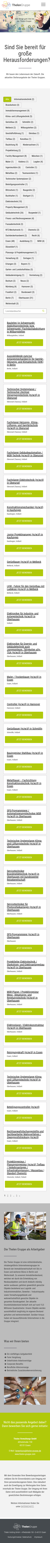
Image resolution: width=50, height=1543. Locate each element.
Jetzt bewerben (24, 342)
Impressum (38, 1537)
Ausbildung (26, 241)
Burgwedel (35, 212)
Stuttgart (28, 195)
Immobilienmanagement (17, 110)
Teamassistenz (30, 173)
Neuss (25, 281)
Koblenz (23, 161)
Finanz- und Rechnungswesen (20, 218)
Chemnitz (33, 230)
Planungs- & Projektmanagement (21, 252)
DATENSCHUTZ (27, 1506)
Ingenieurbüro (13, 167)
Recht (36, 235)
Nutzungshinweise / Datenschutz (20, 1537)
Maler (9, 161)
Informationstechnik (24, 99)
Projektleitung (13, 150)
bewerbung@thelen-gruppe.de (28, 1451)
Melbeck (11, 127)
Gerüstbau (11, 122)
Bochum (10, 281)
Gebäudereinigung (15, 275)
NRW (40, 241)
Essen (10, 241)
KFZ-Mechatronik (14, 230)
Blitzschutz (12, 190)
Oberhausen (26, 298)
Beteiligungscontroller (17, 184)
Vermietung (35, 275)
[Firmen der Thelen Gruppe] (16, 8)
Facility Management (16, 156)
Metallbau (11, 173)
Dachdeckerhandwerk (16, 235)
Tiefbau (10, 139)
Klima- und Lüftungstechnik (19, 116)
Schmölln (27, 122)
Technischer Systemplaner (18, 179)
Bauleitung (12, 144)
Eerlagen (28, 258)
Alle (7, 99)
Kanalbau (25, 139)
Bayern (25, 264)
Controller (31, 167)
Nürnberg (11, 286)
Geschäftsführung (15, 133)
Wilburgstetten (28, 127)
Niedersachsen (31, 144)
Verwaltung (12, 258)
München (37, 156)
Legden (38, 161)
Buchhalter (12, 195)
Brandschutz (12, 105)
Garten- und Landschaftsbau (19, 269)
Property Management (17, 207)
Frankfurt (11, 292)
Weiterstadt (12, 303)
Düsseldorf (12, 247)
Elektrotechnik (14, 201)
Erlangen (11, 264)
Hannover (27, 286)
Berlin (10, 298)
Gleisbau (34, 133)
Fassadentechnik (14, 224)
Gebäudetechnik (14, 212)
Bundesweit (27, 292)
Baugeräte (29, 190)
